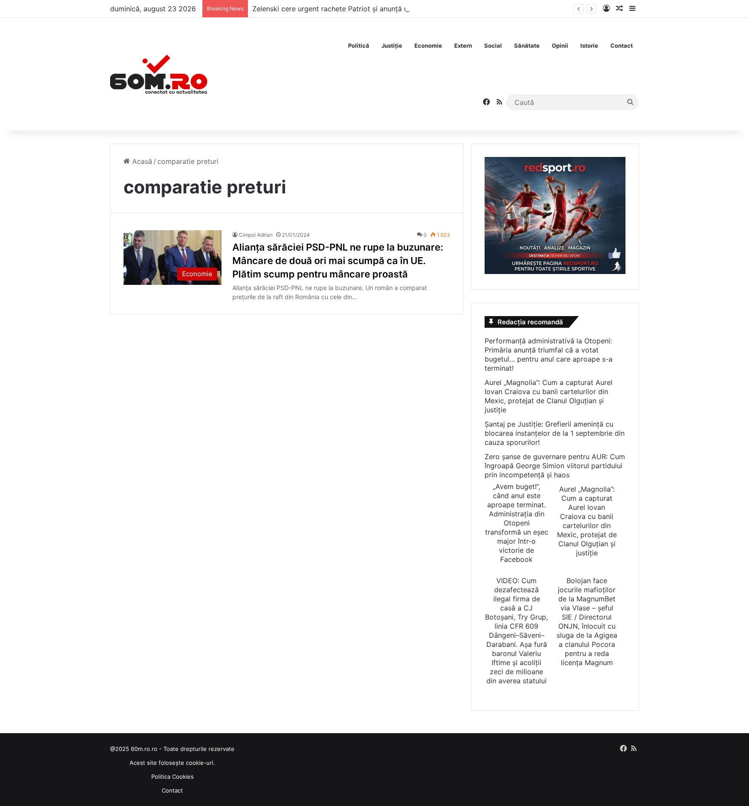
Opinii (560, 45)
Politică (358, 45)
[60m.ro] (158, 74)
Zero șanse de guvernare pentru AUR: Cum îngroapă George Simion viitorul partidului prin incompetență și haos (555, 465)
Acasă (141, 161)
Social (493, 45)
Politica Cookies (172, 776)
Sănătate (527, 45)
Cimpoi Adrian (256, 235)
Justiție (391, 45)
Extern (463, 45)
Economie (428, 45)
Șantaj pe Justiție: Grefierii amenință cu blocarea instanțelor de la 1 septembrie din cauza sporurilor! (555, 433)
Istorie (589, 45)
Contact (621, 45)
